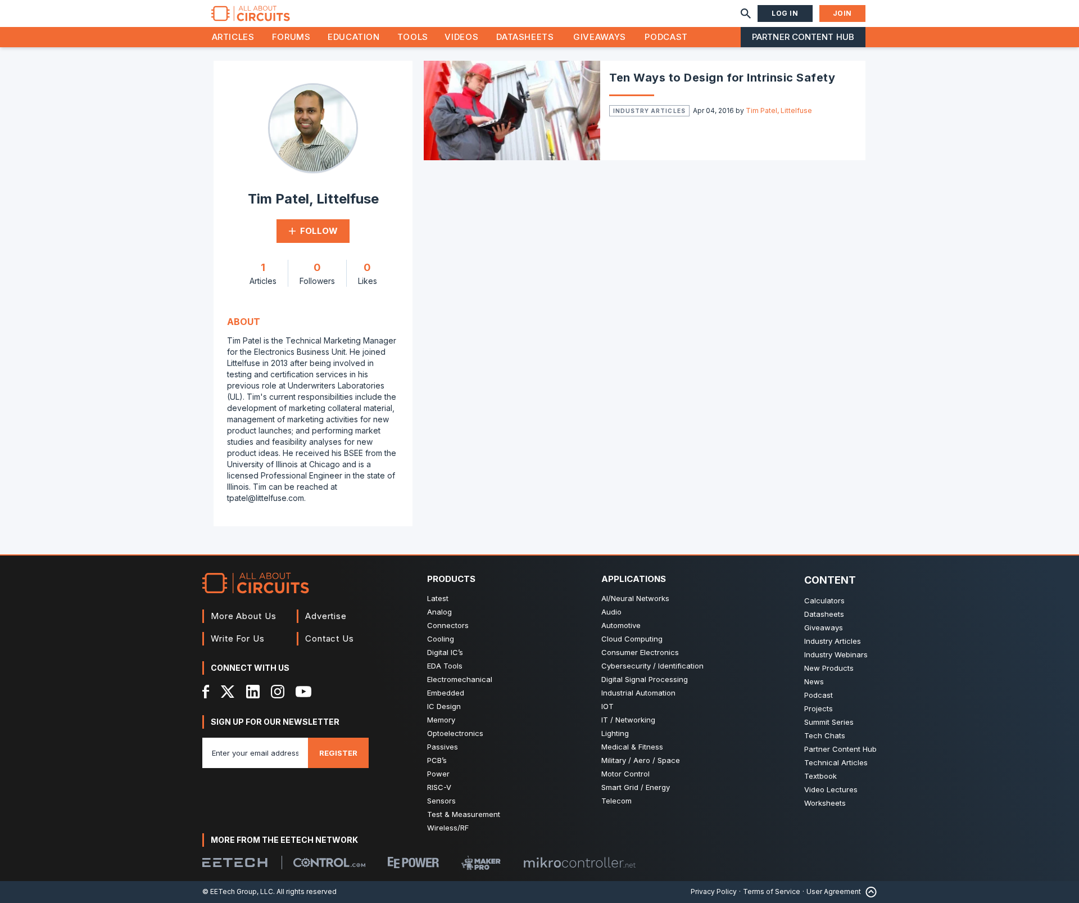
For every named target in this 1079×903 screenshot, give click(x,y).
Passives (442, 746)
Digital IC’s (445, 652)
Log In (785, 13)
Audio (611, 611)
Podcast (666, 36)
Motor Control (625, 773)
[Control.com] (329, 862)
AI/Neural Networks (635, 598)
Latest (437, 598)
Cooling (440, 638)
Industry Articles (649, 110)
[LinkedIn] (253, 691)
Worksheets (825, 802)
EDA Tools (445, 665)
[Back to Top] (869, 892)
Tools (412, 36)
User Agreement (833, 891)
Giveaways (599, 36)
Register (338, 752)
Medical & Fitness (632, 746)
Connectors (448, 625)
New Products (829, 667)
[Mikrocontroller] (579, 862)
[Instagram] (277, 691)
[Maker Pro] (481, 863)
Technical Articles (836, 762)
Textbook (820, 775)
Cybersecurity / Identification (652, 665)
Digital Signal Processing (644, 679)
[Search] (746, 13)
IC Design (444, 706)
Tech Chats (824, 735)
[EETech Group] (235, 862)
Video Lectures (831, 789)
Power (438, 773)
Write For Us (238, 638)
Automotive (621, 625)
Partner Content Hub (803, 36)
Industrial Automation (638, 692)
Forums (291, 36)
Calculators (824, 600)
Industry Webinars (836, 654)
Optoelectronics (455, 733)
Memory (441, 719)
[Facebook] (206, 691)
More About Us (243, 616)
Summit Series (829, 721)
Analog (439, 611)
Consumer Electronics (640, 652)
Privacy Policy (714, 891)
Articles (233, 36)
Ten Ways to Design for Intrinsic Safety (722, 77)
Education (354, 36)
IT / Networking (628, 719)
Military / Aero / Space (640, 760)
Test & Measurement (463, 814)
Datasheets (525, 36)
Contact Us (329, 638)
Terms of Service (771, 891)
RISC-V (439, 787)
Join (842, 13)
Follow (319, 230)
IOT (607, 706)
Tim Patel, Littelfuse (779, 110)
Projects (818, 708)
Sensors (441, 800)
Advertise (326, 616)
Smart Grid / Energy (635, 787)
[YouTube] (303, 691)
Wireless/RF (448, 827)
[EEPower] (413, 862)
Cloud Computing (632, 638)
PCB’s (437, 760)
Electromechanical (459, 679)
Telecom (616, 800)
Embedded (445, 692)
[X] (228, 691)
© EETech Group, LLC (237, 891)
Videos (461, 36)
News (814, 681)
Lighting (615, 733)
